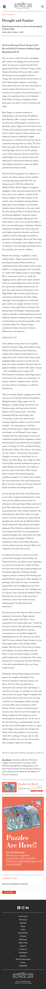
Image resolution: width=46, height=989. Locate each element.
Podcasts (23, 936)
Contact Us (23, 949)
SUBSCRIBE (23, 966)
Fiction (23, 930)
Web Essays (23, 939)
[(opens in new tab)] (23, 787)
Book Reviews (8, 14)
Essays (23, 926)
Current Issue (23, 916)
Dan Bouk (8, 32)
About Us (23, 946)
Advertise (23, 956)
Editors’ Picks (23, 943)
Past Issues (23, 920)
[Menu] (4, 6)
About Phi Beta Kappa (23, 959)
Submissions (23, 953)
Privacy (23, 963)
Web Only (23, 923)
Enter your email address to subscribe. (15, 884)
